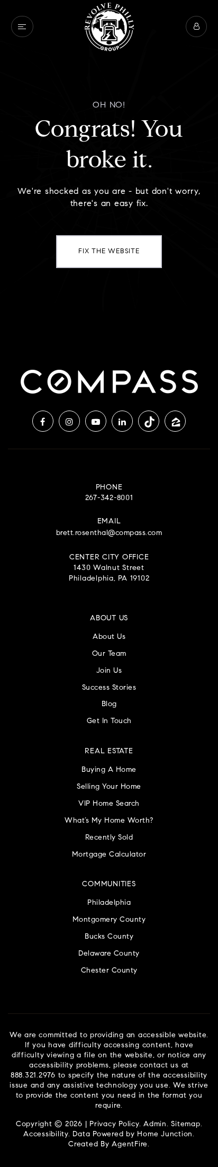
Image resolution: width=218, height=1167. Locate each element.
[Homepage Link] (109, 26)
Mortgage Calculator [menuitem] (109, 855)
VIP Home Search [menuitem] (109, 804)
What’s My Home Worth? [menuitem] (109, 821)
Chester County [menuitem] (109, 971)
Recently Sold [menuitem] (109, 838)
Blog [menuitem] (109, 704)
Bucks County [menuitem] (109, 937)
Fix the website (108, 251)
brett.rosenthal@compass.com (109, 533)
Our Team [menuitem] (109, 654)
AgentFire (130, 1144)
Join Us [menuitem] (109, 671)
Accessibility (45, 1134)
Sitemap (185, 1124)
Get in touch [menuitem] (109, 721)
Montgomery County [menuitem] (109, 920)
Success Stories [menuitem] (109, 688)
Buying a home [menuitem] (109, 770)
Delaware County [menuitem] (109, 954)
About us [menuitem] (109, 637)
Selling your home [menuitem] (109, 787)
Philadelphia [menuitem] (109, 903)
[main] (109, 168)
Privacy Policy (114, 1124)
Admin (155, 1124)
